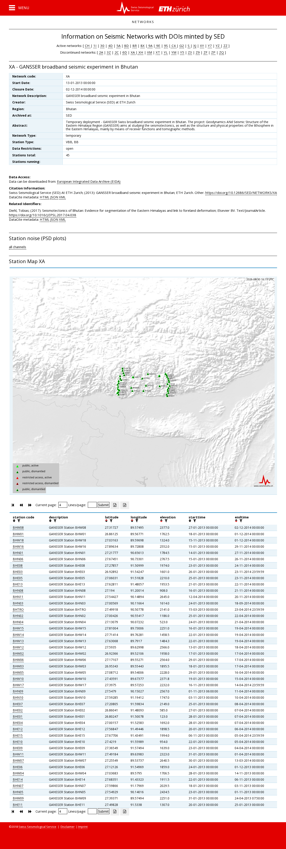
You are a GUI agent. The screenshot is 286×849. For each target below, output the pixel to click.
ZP (213, 52)
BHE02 (18, 710)
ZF (205, 52)
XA (133, 52)
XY (202, 45)
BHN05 (18, 792)
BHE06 (18, 767)
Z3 (190, 52)
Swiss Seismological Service (37, 827)
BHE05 (18, 578)
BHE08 (18, 565)
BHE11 (18, 805)
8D (126, 45)
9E (157, 45)
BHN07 (18, 786)
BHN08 (18, 590)
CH (87, 45)
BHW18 (18, 540)
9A (149, 45)
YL (166, 52)
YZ (218, 45)
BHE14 (18, 779)
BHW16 (18, 546)
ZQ (221, 52)
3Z (109, 52)
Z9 (198, 52)
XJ (194, 45)
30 (102, 45)
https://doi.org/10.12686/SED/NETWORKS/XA (241, 192)
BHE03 (18, 572)
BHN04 (18, 622)
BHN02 (18, 616)
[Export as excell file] (114, 505)
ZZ (225, 45)
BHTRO (18, 609)
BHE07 (18, 704)
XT (158, 52)
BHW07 (18, 760)
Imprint (83, 827)
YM (173, 52)
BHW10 (18, 679)
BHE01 (18, 716)
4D (110, 45)
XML (62, 197)
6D (124, 52)
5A (118, 45)
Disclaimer (68, 827)
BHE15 (18, 735)
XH (140, 52)
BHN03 (18, 603)
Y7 (210, 45)
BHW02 (18, 653)
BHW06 (18, 660)
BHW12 (18, 647)
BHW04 (18, 773)
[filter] (18, 520)
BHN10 (18, 697)
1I (95, 45)
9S (166, 45)
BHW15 (18, 628)
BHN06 (18, 559)
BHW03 (18, 666)
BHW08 (18, 527)
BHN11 (18, 597)
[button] (19, 7)
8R (134, 45)
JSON (54, 197)
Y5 (182, 52)
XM (149, 52)
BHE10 (18, 742)
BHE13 (18, 584)
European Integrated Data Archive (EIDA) (88, 181)
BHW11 (18, 754)
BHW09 (18, 798)
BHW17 (18, 685)
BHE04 (18, 723)
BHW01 (18, 534)
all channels (17, 247)
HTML (44, 197)
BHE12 (18, 729)
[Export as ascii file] (124, 505)
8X (143, 45)
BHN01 (18, 553)
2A (101, 52)
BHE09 (18, 748)
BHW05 (18, 672)
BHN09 (18, 691)
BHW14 (18, 635)
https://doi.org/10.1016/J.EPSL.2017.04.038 (42, 215)
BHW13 (18, 641)
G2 (181, 45)
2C (117, 52)
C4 (174, 45)
